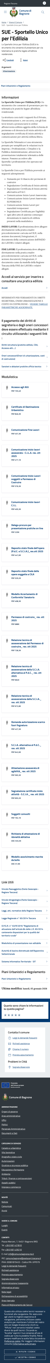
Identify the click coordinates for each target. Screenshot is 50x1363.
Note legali (6, 1291)
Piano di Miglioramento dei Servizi (17, 1304)
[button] (10, 3)
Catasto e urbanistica (11, 1148)
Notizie (5, 1202)
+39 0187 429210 (13, 1249)
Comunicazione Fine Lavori (25, 430)
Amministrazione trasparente (15, 1283)
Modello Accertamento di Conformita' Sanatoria (24, 595)
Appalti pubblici (8, 1182)
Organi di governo (10, 1111)
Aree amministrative (11, 1115)
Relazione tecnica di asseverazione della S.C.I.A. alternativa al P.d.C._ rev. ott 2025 (26, 671)
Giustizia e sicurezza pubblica (15, 1165)
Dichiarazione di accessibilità (14, 1296)
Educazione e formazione (13, 1169)
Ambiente (6, 1174)
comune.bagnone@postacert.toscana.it (23, 1258)
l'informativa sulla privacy (24, 1343)
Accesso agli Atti (20, 387)
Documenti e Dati (9, 1133)
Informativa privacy (10, 1287)
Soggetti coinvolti (20, 814)
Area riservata (8, 1300)
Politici (5, 1124)
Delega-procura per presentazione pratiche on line (27, 526)
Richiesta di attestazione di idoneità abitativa (25, 835)
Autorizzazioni (8, 1161)
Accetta (27, 1357)
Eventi (4, 1229)
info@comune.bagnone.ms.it (21, 1254)
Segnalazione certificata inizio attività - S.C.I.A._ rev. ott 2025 (27, 792)
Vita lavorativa (8, 1152)
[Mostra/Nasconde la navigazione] (5, 12)
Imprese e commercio (11, 1187)
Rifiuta (27, 1351)
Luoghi (5, 1225)
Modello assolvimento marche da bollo (27, 858)
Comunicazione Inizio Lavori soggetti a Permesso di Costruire (26, 479)
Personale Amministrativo (13, 1128)
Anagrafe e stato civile (12, 1156)
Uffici (4, 1120)
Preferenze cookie (12, 1341)
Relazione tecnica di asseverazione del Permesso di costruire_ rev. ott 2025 (27, 643)
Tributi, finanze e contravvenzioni (17, 1178)
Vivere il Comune (15, 22)
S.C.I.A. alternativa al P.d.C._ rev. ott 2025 (26, 746)
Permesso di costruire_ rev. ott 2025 (27, 618)
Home (4, 22)
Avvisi (4, 1210)
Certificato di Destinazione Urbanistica (25, 408)
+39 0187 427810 (13, 1245)
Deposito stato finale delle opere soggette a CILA (25, 572)
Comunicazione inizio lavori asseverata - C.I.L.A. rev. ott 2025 (25, 453)
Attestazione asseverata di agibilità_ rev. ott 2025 (25, 769)
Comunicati (7, 1206)
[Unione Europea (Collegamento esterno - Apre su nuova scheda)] (25, 1085)
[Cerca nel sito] (43, 12)
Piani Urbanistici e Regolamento (15, 85)
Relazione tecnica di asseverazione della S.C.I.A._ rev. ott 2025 (26, 699)
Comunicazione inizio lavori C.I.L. (25, 503)
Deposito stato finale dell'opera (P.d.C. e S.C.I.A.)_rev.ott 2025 (27, 549)
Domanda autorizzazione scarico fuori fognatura (28, 723)
